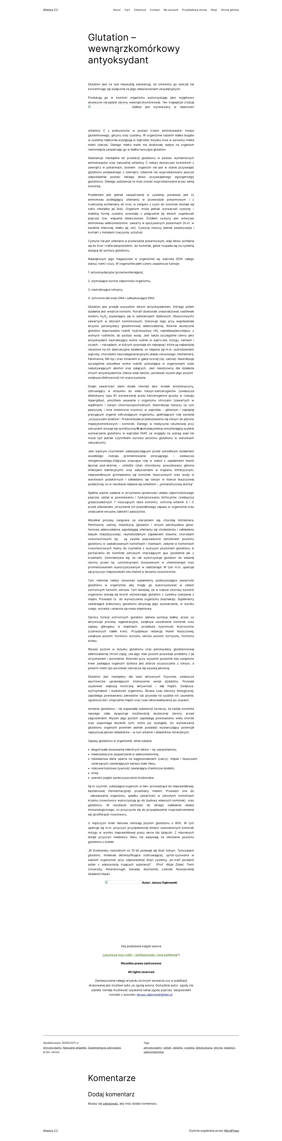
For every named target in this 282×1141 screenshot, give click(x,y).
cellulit (167, 1047)
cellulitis (178, 1047)
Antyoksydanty (52, 1047)
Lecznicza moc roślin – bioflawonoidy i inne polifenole (140, 955)
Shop (214, 9)
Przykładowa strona (194, 9)
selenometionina (154, 1052)
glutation (229, 1047)
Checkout (140, 9)
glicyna (218, 1047)
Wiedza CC (50, 10)
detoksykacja (204, 1047)
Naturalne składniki (74, 1047)
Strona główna (230, 9)
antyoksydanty (153, 1047)
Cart (127, 9)
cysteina (189, 1047)
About (117, 9)
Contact (155, 9)
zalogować (110, 1103)
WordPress (231, 1130)
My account (171, 9)
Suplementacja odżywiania (104, 1047)
